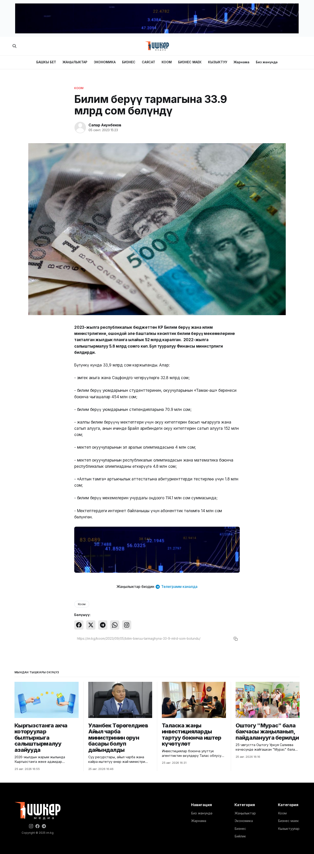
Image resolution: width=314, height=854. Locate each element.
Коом (79, 88)
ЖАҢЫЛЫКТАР (75, 62)
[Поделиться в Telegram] (102, 625)
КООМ (167, 62)
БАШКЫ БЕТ (46, 62)
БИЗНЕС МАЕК (190, 62)
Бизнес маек (288, 821)
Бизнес (240, 828)
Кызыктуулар (289, 828)
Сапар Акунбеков (104, 125)
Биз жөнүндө (267, 62)
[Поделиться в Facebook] (78, 625)
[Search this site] (14, 46)
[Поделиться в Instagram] (126, 625)
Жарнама (241, 62)
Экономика (243, 821)
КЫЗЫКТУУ (217, 62)
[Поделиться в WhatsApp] (114, 625)
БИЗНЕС (128, 62)
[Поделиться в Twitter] (90, 625)
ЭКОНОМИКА (105, 62)
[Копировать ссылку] (235, 639)
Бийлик (240, 836)
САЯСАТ (148, 62)
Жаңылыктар (245, 813)
